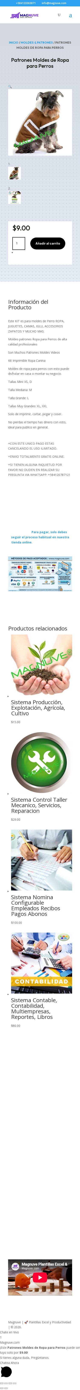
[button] (10, 86)
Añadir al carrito (47, 243)
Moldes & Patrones (37, 42)
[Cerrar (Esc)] (14, 1383)
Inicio (13, 42)
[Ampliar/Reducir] (1, 1383)
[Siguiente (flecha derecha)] (6, 1388)
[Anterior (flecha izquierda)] (1, 1388)
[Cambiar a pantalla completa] (6, 1383)
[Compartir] (10, 1383)
